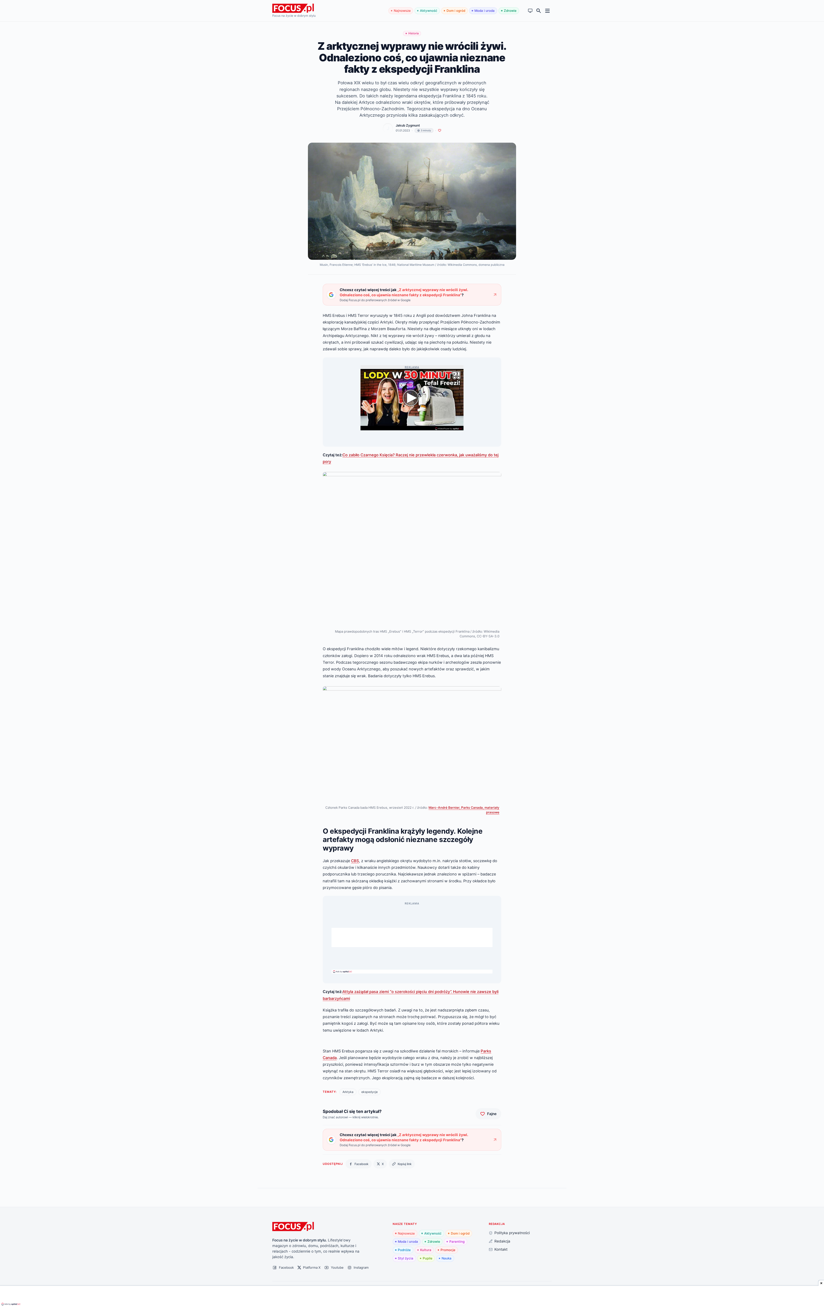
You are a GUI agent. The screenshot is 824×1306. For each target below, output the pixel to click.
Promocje (448, 1250)
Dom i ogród (456, 11)
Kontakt (500, 1249)
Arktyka (347, 1092)
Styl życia (405, 1258)
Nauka (446, 1258)
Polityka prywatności (512, 1232)
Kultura (425, 1250)
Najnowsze (402, 11)
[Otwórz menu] (547, 10)
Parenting (457, 1241)
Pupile (427, 1258)
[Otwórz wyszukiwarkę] (538, 11)
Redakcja (502, 1241)
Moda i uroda (484, 11)
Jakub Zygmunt (408, 125)
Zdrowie (510, 11)
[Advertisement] (412, 937)
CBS (355, 860)
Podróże (404, 1250)
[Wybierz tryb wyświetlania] (530, 11)
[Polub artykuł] (439, 130)
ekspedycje (369, 1092)
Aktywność (428, 11)
